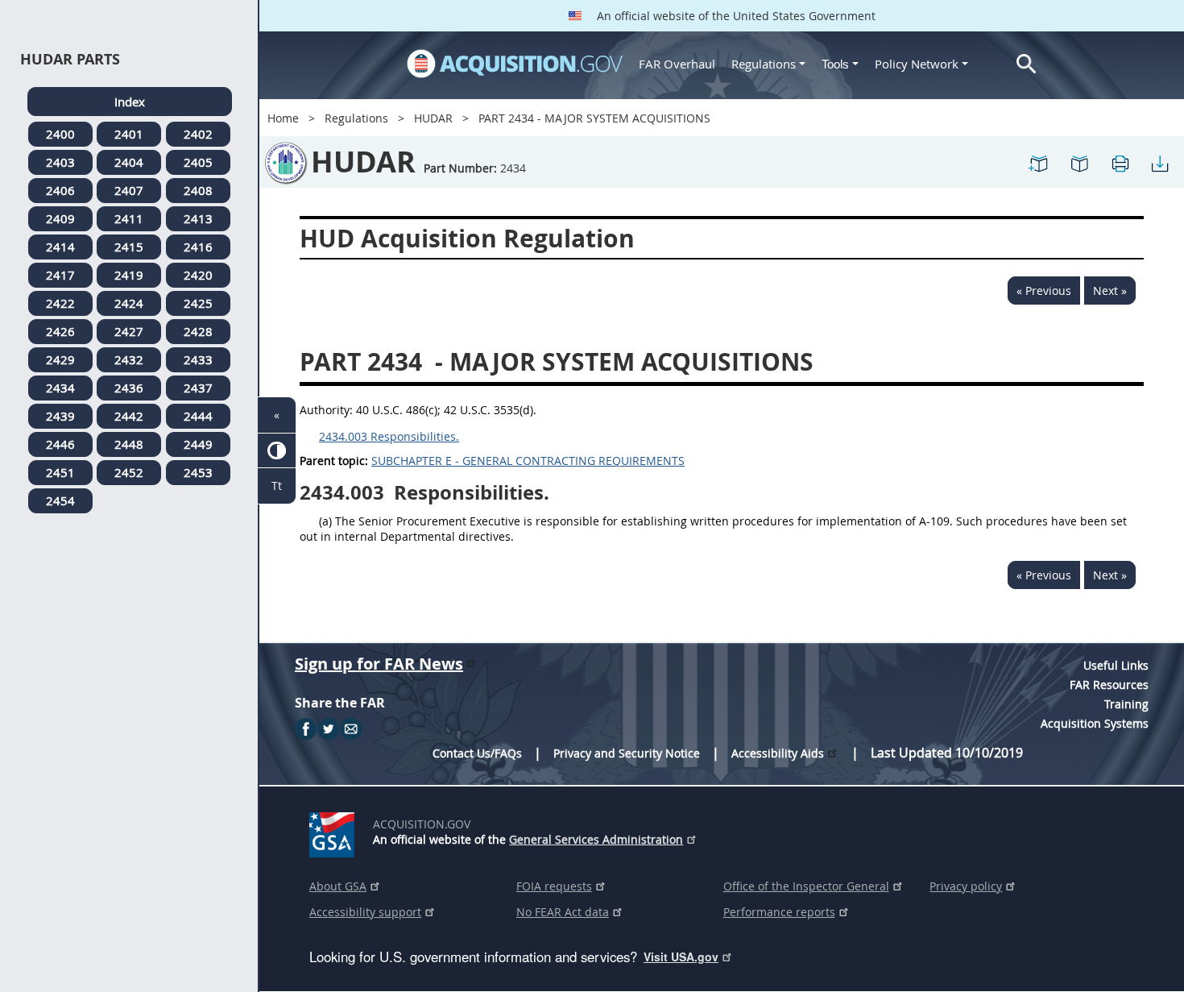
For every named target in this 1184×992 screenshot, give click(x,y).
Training (1126, 704)
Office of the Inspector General (806, 886)
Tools (837, 64)
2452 (128, 472)
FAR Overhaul (677, 64)
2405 (198, 162)
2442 (128, 416)
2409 (60, 218)
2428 (198, 331)
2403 (60, 162)
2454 (60, 500)
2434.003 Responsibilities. (389, 436)
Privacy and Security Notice (626, 753)
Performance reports (779, 911)
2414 (60, 247)
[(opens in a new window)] (334, 831)
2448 (128, 444)
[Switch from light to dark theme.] (277, 451)
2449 (198, 444)
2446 (60, 444)
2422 (60, 303)
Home (283, 118)
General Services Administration (596, 839)
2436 (128, 388)
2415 (128, 247)
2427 (128, 331)
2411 (128, 218)
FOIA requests (554, 886)
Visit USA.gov (681, 956)
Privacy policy (965, 886)
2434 (60, 388)
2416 (198, 247)
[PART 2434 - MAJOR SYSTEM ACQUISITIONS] (1039, 162)
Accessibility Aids (777, 753)
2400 (60, 134)
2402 (198, 134)
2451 (60, 472)
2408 (198, 190)
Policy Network (916, 64)
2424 (128, 303)
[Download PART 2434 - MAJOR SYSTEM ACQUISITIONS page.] (1160, 162)
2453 (198, 472)
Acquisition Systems (1095, 723)
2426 (60, 331)
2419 (128, 275)
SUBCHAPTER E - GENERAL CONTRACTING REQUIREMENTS (528, 460)
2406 (60, 190)
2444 (198, 416)
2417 (60, 275)
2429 (60, 359)
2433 (198, 359)
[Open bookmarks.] (1079, 162)
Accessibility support (365, 911)
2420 (198, 275)
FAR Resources (1109, 684)
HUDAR (433, 118)
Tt (276, 485)
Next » (1110, 290)
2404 (128, 162)
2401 (128, 134)
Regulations (763, 64)
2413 (198, 218)
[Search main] (1026, 64)
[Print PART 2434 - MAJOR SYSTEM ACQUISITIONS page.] (1119, 162)
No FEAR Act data (562, 911)
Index (129, 101)
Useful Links (1116, 665)
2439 (60, 416)
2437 (198, 388)
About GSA (337, 886)
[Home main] (515, 63)
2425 (198, 303)
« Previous (1043, 290)
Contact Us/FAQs (477, 753)
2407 (128, 190)
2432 (128, 359)
